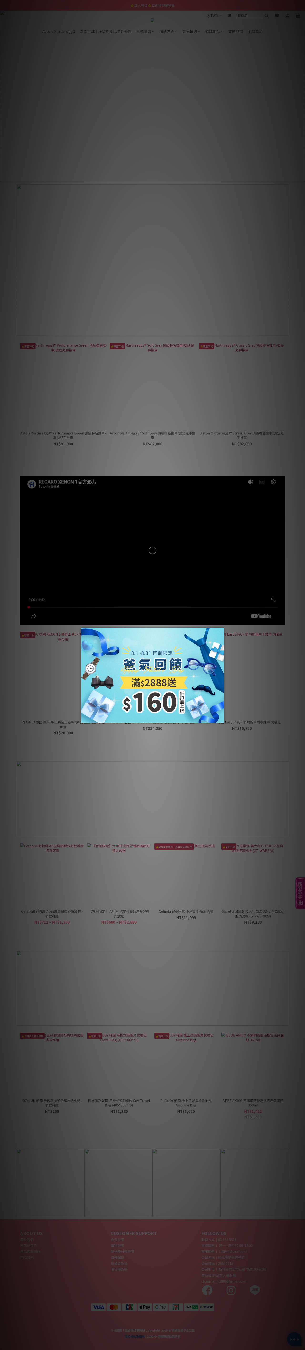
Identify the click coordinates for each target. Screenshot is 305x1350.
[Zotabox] (221, 718)
